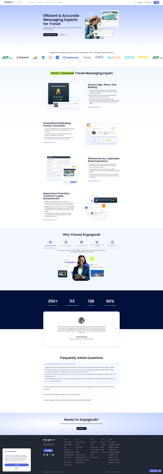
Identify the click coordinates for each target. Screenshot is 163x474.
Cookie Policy (22, 460)
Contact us (47, 381)
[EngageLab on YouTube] (53, 455)
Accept (17, 465)
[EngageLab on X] (50, 455)
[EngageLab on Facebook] (44, 455)
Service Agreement (116, 472)
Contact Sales (153, 471)
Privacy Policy (108, 472)
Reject (16, 468)
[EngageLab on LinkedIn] (47, 455)
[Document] (136, 2)
